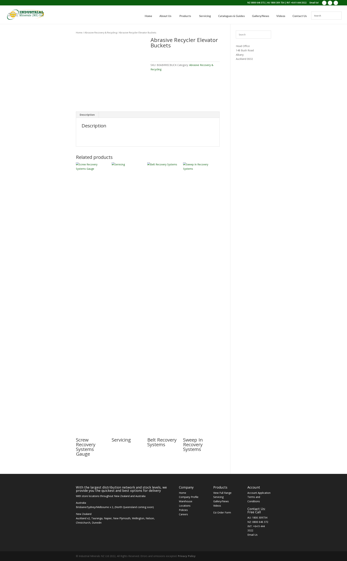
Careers (183, 514)
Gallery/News (221, 501)
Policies (183, 510)
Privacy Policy (187, 556)
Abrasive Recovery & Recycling (100, 32)
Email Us (252, 534)
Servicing (218, 497)
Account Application (259, 492)
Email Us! (314, 3)
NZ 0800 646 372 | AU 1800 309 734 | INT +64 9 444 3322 (277, 3)
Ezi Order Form (222, 512)
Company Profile (188, 497)
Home (79, 32)
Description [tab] (87, 114)
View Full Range (222, 492)
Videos (217, 505)
